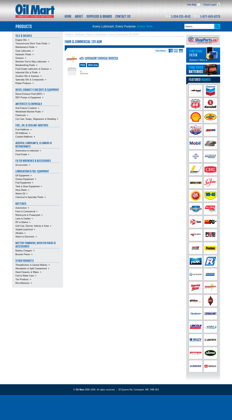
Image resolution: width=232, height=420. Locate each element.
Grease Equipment (24, 179)
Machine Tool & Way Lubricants (31, 61)
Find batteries (203, 69)
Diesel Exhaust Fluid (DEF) (28, 94)
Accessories (21, 165)
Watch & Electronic (24, 236)
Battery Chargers (23, 250)
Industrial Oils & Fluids (26, 72)
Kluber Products (23, 83)
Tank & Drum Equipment (27, 186)
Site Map (191, 4)
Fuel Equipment (23, 182)
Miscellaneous (22, 283)
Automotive (21, 208)
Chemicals (20, 115)
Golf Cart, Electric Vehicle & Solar (32, 226)
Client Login (209, 4)
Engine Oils (21, 40)
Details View (170, 51)
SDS (93, 65)
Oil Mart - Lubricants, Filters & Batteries (35, 11)
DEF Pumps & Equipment (28, 97)
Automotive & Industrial (27, 150)
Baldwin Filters (198, 60)
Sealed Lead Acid (24, 229)
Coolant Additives (24, 136)
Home (68, 16)
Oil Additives (21, 133)
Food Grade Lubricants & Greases (32, 69)
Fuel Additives (22, 129)
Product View (181, 51)
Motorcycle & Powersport (27, 215)
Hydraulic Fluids (23, 54)
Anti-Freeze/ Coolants (26, 108)
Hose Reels (21, 190)
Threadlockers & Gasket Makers (31, 265)
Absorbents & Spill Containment (31, 268)
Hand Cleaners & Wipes (27, 272)
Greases (19, 58)
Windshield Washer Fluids (28, 111)
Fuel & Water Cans (24, 275)
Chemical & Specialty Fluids (29, 197)
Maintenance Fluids (25, 47)
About (79, 16)
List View (175, 51)
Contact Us (122, 16)
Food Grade (21, 154)
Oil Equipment (22, 175)
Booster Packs (22, 254)
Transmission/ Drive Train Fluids (31, 43)
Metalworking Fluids (25, 65)
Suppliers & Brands (99, 16)
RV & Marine (21, 222)
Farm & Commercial (25, 211)
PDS (82, 65)
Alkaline (19, 233)
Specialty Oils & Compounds (29, 79)
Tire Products (22, 279)
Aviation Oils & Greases (27, 76)
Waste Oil (20, 193)
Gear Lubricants (23, 51)
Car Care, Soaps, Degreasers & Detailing (35, 119)
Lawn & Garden (23, 218)
